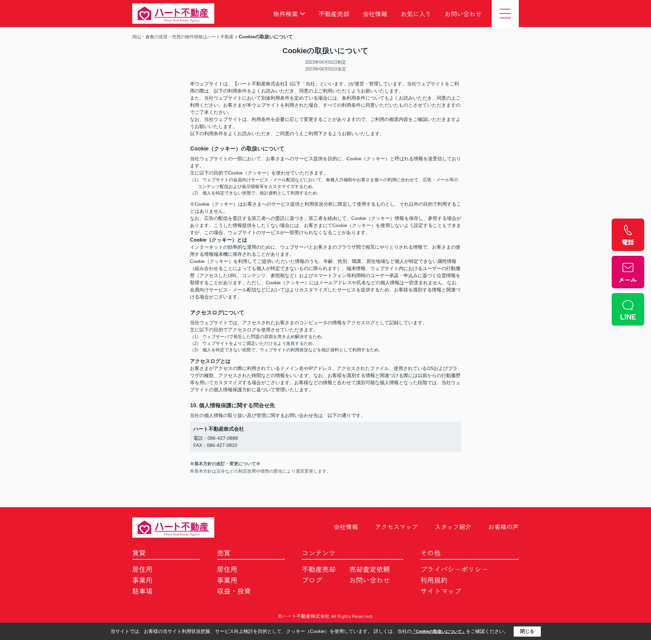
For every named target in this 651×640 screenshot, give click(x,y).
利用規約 (434, 580)
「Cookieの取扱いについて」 (439, 631)
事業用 (142, 580)
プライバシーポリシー (454, 569)
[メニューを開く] (505, 13)
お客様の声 (503, 526)
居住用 (142, 569)
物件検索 (285, 13)
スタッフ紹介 (453, 526)
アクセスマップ (396, 526)
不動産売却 (334, 13)
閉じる (527, 631)
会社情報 (375, 13)
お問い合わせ (463, 13)
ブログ (312, 580)
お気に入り (416, 13)
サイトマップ (440, 591)
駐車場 (142, 591)
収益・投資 (234, 591)
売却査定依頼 (369, 569)
